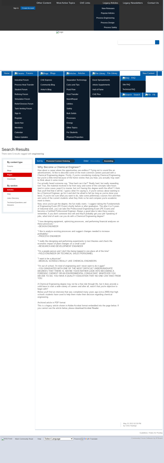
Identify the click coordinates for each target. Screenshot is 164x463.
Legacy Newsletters (133, 3)
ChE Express (46, 80)
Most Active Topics (66, 3)
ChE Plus (97, 94)
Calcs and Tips (73, 85)
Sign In (16, 8)
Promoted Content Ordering (58, 161)
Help (39, 439)
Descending (95, 161)
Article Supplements (101, 85)
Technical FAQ (129, 89)
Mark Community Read (24, 439)
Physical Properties (75, 137)
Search (136, 95)
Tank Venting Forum (23, 108)
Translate (93, 439)
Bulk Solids (71, 113)
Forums (28, 73)
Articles (80, 73)
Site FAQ (126, 85)
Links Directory (13, 198)
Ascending (108, 161)
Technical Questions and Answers (16, 203)
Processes (71, 118)
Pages (9, 175)
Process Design (107, 23)
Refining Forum (21, 94)
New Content (148, 73)
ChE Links (85, 3)
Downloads (11, 179)
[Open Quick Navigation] (159, 73)
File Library (111, 73)
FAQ (132, 78)
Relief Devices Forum (24, 104)
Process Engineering (105, 18)
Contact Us (153, 3)
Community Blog (48, 85)
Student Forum (21, 89)
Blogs (52, 73)
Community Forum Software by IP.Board (146, 438)
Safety (69, 108)
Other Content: (44, 3)
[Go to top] (82, 439)
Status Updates (21, 137)
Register (18, 118)
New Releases (108, 8)
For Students (72, 132)
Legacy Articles (110, 3)
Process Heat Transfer (24, 85)
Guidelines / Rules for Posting (151, 433)
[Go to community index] (59, 32)
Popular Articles (107, 13)
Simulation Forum (22, 99)
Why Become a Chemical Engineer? (59, 167)
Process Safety (110, 27)
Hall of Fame (98, 89)
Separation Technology (77, 80)
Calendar (19, 132)
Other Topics (72, 128)
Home (6, 73)
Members (19, 128)
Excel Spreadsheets (101, 80)
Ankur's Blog (46, 89)
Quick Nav (19, 123)
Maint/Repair (72, 99)
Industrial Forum (22, 80)
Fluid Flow (71, 89)
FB (153, 95)
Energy (70, 123)
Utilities (70, 104)
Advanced (161, 42)
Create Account (28, 8)
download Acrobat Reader (86, 308)
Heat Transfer (72, 94)
